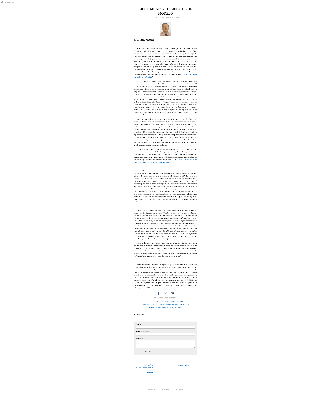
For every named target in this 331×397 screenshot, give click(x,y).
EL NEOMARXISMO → (184, 365)
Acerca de (151, 389)
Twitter (165, 293)
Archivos (165, 389)
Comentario (139, 338)
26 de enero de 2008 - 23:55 (160, 17)
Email (172, 293)
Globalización (175, 17)
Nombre (138, 324)
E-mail (142, 331)
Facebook (158, 293)
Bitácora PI (9, 2)
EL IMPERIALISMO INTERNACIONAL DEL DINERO (165, 307)
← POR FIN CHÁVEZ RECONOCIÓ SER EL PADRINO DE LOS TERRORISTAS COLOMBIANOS (144, 369)
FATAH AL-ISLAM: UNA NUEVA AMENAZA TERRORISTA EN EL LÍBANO (165, 304)
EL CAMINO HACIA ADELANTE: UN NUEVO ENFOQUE (165, 301)
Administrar (179, 389)
